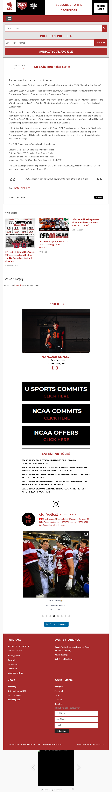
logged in (18, 285)
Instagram (59, 686)
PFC (28, 188)
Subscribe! (61, 731)
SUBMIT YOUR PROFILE (56, 51)
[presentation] (52, 367)
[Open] (56, 564)
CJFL (23, 188)
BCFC (17, 188)
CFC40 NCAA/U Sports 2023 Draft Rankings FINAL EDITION (53, 244)
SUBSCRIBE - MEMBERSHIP (19, 646)
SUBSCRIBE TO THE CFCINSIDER (69, 7)
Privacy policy (14, 655)
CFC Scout (20, 68)
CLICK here (101, 8)
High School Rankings (64, 659)
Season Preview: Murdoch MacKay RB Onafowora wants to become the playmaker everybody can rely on (54, 469)
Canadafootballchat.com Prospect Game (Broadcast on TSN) (72, 649)
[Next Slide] (79, 766)
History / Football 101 (17, 691)
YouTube (58, 699)
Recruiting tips (14, 699)
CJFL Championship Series (52, 66)
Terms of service (15, 650)
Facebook (59, 691)
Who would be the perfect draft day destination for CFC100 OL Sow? (85, 222)
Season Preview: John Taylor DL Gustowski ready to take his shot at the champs (56, 476)
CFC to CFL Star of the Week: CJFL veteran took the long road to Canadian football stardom (20, 256)
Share (46, 790)
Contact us (12, 668)
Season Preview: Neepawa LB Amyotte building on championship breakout (49, 462)
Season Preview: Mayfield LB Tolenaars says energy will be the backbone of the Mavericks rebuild (54, 483)
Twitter (58, 695)
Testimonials (13, 664)
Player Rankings (61, 654)
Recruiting (12, 686)
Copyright (12, 660)
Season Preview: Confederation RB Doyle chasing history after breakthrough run (54, 490)
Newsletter (59, 704)
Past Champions (14, 695)
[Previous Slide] (33, 766)
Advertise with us (15, 673)
